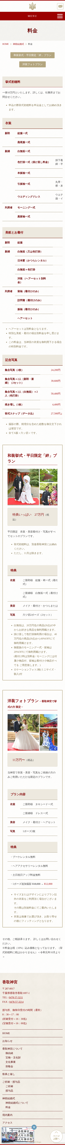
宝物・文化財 (13, 1057)
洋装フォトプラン (32, 64)
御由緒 (9, 1053)
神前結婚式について (17, 1102)
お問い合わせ (62, 5)
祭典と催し (8, 1074)
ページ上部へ (56, 1137)
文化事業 (11, 1062)
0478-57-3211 (16, 997)
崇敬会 (9, 1066)
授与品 (9, 1090)
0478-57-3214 (16, 1002)
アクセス (7, 1122)
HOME (6, 1033)
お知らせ (7, 1041)
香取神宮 (32, 6)
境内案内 (7, 1115)
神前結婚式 (8, 1098)
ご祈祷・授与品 (11, 1081)
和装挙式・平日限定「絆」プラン (32, 55)
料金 (8, 1107)
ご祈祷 (9, 1086)
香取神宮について (12, 1048)
